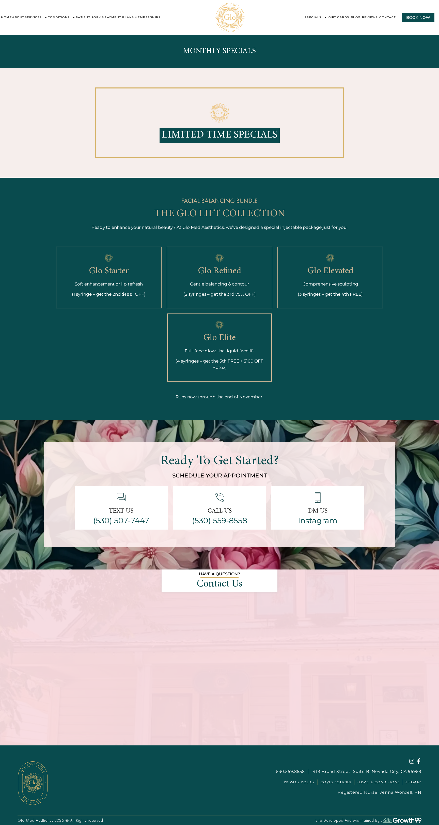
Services (33, 17)
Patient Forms (90, 17)
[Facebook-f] (418, 761)
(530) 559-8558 (219, 520)
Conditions (59, 17)
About (18, 17)
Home (6, 17)
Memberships (148, 17)
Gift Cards (338, 17)
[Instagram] (412, 761)
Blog (355, 17)
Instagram (317, 520)
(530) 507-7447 (121, 520)
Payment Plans (119, 17)
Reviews (370, 17)
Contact (387, 17)
